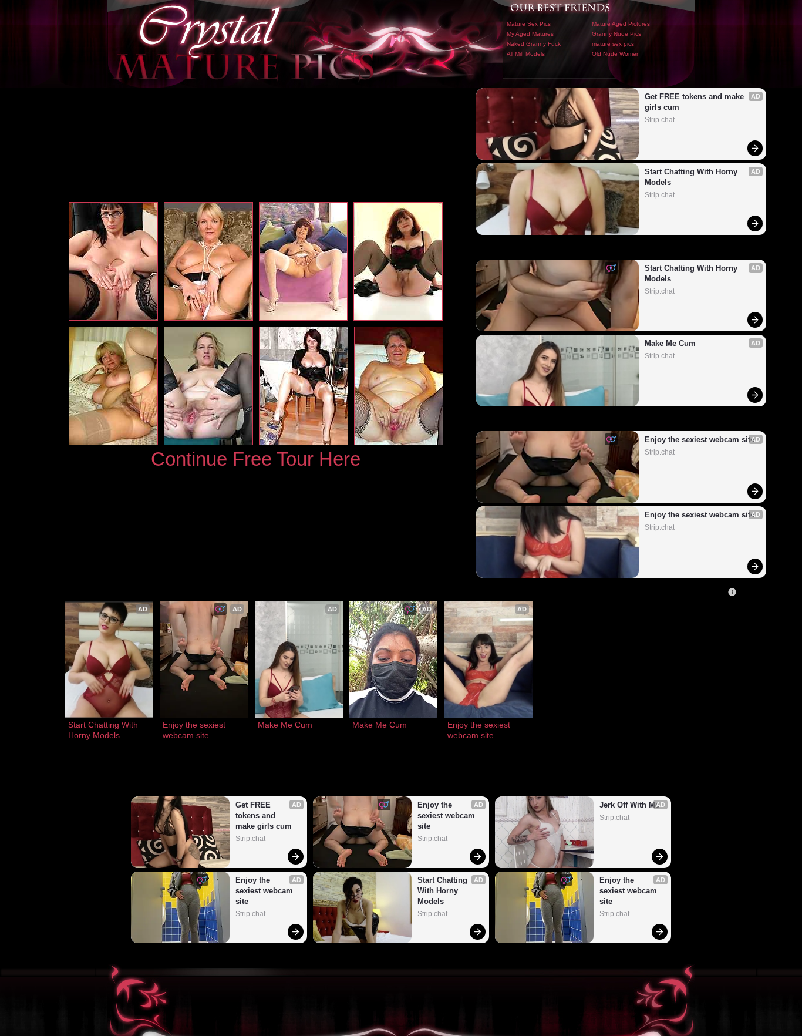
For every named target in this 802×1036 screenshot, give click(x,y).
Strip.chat (660, 120)
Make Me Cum (670, 343)
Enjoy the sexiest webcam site (699, 439)
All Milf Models (526, 54)
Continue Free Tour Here (255, 459)
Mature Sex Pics (529, 24)
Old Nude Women (616, 54)
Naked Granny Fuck (534, 44)
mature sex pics (613, 44)
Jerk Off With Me (629, 804)
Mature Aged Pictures (621, 24)
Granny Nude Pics (616, 34)
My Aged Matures (530, 34)
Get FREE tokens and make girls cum (695, 102)
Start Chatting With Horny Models (692, 177)
